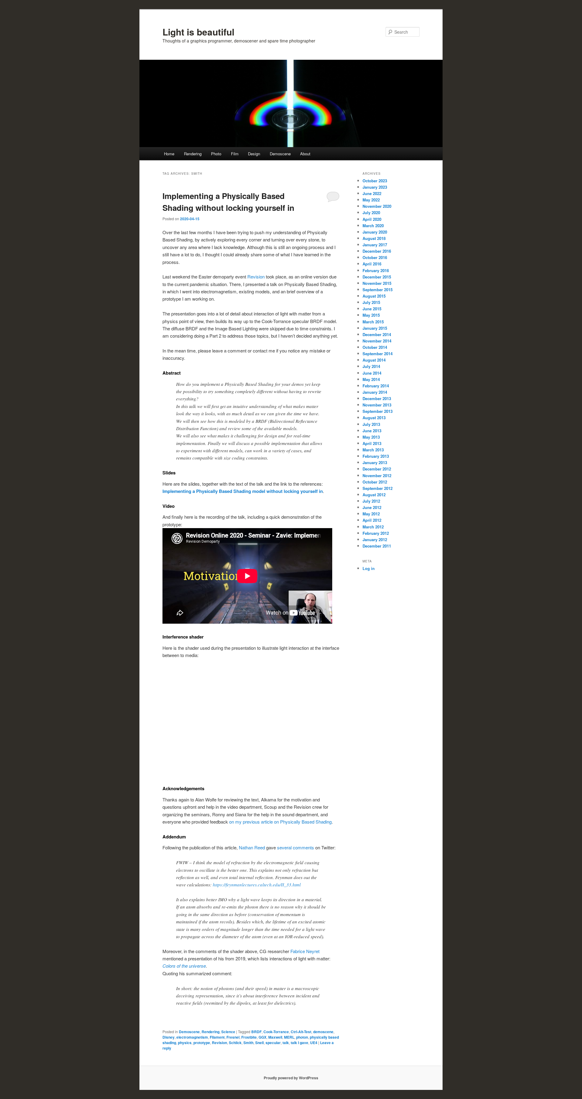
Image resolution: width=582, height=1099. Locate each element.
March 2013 (373, 450)
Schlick (235, 1042)
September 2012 (378, 488)
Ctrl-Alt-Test (301, 1031)
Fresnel (232, 1037)
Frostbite (249, 1037)
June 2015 (372, 309)
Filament (217, 1037)
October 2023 (375, 181)
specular (273, 1042)
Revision (256, 276)
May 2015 (371, 315)
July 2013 (371, 424)
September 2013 (378, 411)
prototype (201, 1042)
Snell (259, 1042)
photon (302, 1037)
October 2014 (375, 347)
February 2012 (376, 533)
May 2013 (371, 437)
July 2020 (371, 212)
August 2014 (374, 360)
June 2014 (372, 373)
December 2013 (377, 398)
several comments (295, 847)
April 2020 (372, 219)
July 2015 (371, 302)
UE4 (313, 1042)
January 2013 (375, 462)
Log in (369, 568)
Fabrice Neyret (304, 951)
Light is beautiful (198, 31)
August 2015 (374, 296)
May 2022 (371, 200)
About (305, 154)
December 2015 (377, 277)
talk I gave (299, 1042)
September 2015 (378, 289)
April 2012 (372, 520)
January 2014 (375, 392)
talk (286, 1042)
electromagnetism (192, 1037)
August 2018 (374, 238)
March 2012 (373, 527)
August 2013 (374, 417)
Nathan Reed (252, 847)
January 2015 (375, 328)
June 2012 (372, 507)
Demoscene (280, 154)
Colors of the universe (184, 965)
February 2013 (376, 456)
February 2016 (376, 270)
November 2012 (377, 475)
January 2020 (375, 232)
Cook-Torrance (276, 1031)
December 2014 (377, 334)
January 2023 (375, 187)
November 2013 (377, 405)
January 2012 (375, 539)
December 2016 (377, 251)
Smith (248, 1042)
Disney (168, 1037)
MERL (289, 1037)
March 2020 (373, 225)
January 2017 (375, 245)
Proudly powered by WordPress (291, 1077)
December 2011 (377, 546)
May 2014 (371, 379)
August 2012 (374, 494)
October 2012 (375, 482)
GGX (262, 1037)
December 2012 (377, 469)
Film (235, 154)
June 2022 (372, 193)
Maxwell (275, 1037)
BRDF (256, 1031)
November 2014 (377, 341)
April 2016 (372, 264)
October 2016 (375, 257)
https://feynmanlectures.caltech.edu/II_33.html (257, 885)
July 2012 (371, 501)
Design (254, 154)
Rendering (193, 154)
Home (169, 154)
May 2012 (371, 514)
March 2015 (373, 322)
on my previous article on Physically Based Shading (280, 821)
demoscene (323, 1031)
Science (228, 1031)
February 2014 (376, 386)
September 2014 (378, 353)
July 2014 (371, 366)
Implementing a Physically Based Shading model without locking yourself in (242, 491)
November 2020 (377, 206)
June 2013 (372, 430)
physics (185, 1042)
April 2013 (372, 443)
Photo (216, 154)
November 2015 (377, 283)
